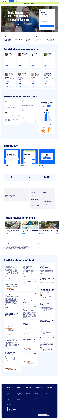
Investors (18, 400)
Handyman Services (37, 389)
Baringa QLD (36, 54)
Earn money (8, 392)
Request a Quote (10, 68)
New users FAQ (9, 404)
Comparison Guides (9, 398)
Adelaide (47, 394)
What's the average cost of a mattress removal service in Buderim (47, 102)
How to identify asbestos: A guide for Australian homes (12, 231)
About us (18, 389)
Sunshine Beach (32, 243)
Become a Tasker (52, 1)
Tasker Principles (19, 394)
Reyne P (10, 73)
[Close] (55, 3)
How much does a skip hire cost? (46, 230)
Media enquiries (19, 392)
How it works (8, 389)
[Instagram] (49, 415)
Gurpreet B (37, 53)
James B (49, 73)
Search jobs (8, 394)
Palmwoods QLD (24, 54)
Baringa (38, 243)
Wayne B (10, 53)
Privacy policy (18, 399)
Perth (46, 393)
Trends (8, 399)
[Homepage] (5, 1)
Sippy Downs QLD (11, 74)
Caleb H (36, 73)
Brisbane (47, 392)
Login (27, 392)
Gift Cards (8, 400)
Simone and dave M (25, 53)
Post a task (11, 1)
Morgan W (49, 53)
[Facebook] (48, 415)
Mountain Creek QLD (50, 74)
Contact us (18, 398)
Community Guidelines (19, 393)
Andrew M (24, 73)
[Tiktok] (51, 415)
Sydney (46, 389)
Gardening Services (37, 394)
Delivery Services (37, 392)
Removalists (36, 393)
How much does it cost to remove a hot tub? (30, 231)
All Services (36, 398)
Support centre (28, 393)
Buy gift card (33, 3)
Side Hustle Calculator (10, 393)
